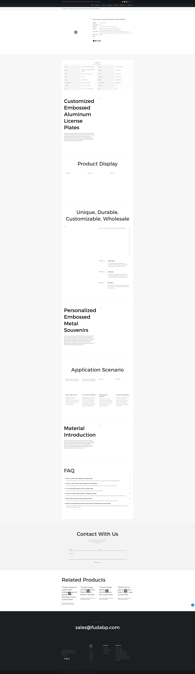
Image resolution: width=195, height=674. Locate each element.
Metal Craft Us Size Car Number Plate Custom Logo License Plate (124, 599)
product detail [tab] (97, 62)
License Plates (71, 8)
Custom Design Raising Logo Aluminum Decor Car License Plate (106, 599)
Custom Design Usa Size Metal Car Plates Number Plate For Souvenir (87, 599)
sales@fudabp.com (97, 627)
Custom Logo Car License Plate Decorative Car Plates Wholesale (87, 8)
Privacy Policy (64, 655)
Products (65, 8)
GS (62, 8)
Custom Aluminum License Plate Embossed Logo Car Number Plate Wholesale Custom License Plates (68, 604)
